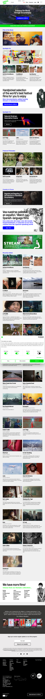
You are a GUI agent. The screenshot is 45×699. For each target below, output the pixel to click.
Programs (31, 2)
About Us (4, 662)
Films (27, 2)
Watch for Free (27, 596)
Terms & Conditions (5, 665)
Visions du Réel (27, 594)
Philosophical (15, 596)
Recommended (27, 590)
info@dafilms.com (9, 686)
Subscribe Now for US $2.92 (10, 104)
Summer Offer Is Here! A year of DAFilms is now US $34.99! (22, 25)
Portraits (15, 597)
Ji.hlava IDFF (33, 627)
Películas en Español (17, 594)
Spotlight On (7, 48)
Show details (39, 357)
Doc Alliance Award (6, 593)
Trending (25, 593)
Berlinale (4, 590)
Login (35, 2)
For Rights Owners (25, 665)
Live (24, 2)
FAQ (24, 662)
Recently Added (8, 253)
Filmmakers (18, 662)
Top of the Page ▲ (38, 659)
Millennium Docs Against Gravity (16, 627)
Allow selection (22, 360)
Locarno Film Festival (17, 591)
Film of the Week (8, 30)
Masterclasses (16, 593)
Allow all (36, 360)
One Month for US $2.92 (22, 18)
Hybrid (4, 599)
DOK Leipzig (5, 596)
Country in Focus (8, 189)
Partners (4, 663)
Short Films (26, 591)
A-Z (17, 661)
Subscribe (25, 661)
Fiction (4, 597)
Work (25, 597)
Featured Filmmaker (9, 151)
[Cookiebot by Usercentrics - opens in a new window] (39, 337)
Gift (24, 663)
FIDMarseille (27, 627)
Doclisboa (4, 594)
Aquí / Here (8, 227)
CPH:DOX (4, 591)
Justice (14, 590)
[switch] (17, 353)
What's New (11, 666)
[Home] (6, 2)
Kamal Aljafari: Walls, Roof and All (8, 23)
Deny (8, 360)
